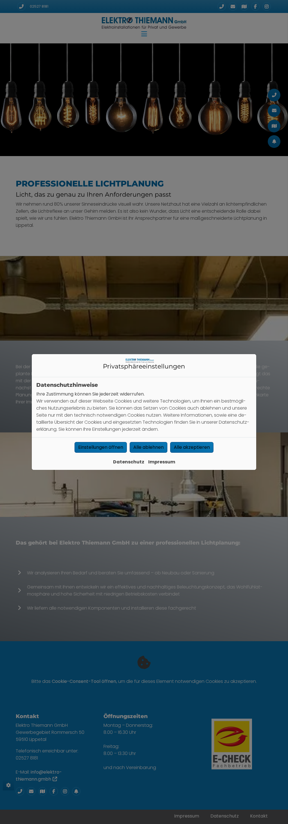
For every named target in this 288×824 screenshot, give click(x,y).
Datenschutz (128, 462)
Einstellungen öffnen (100, 447)
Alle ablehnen (148, 447)
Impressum (161, 462)
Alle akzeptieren (192, 447)
